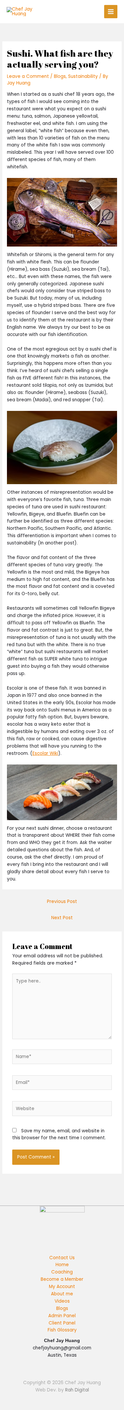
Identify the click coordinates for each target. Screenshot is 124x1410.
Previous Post (62, 901)
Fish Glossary (62, 1330)
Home (62, 1265)
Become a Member (62, 1279)
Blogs (60, 76)
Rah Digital (77, 1390)
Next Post (62, 918)
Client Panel (62, 1323)
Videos (62, 1301)
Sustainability (83, 76)
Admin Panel (62, 1316)
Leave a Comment (28, 76)
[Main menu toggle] (111, 12)
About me (62, 1294)
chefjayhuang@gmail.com (62, 1348)
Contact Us (62, 1258)
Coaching (62, 1272)
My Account (62, 1286)
